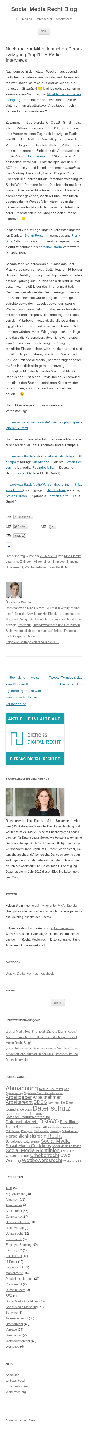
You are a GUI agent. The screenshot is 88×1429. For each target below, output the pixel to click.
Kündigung (27, 1131)
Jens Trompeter (39, 156)
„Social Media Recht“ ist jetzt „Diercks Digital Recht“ (41, 1031)
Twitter (58, 630)
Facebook (70, 630)
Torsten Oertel (25, 473)
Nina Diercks (72, 556)
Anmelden (12, 1375)
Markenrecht (41, 1131)
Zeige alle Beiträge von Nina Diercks (32, 642)
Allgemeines (42, 561)
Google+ (17, 636)
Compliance (15, 1109)
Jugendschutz (15, 1267)
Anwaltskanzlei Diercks (42, 613)
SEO (9, 1295)
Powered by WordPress (21, 1420)
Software (12, 1312)
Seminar (35, 1141)
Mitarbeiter (70, 1131)
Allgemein (12, 1199)
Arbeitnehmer (47, 1097)
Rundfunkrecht (15, 1290)
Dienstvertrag (15, 1228)
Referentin (24, 625)
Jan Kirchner (41, 462)
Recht (54, 1135)
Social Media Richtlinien (33, 1150)
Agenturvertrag (14, 1093)
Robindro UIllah (43, 467)
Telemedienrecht (17, 1318)
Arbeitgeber (19, 1097)
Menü (44, 30)
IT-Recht (11, 1262)
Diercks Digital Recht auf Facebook (30, 973)
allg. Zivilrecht (22, 561)
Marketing (55, 1131)
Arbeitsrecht (19, 1102)
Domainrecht (14, 1233)
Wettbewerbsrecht (37, 567)
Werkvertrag (14, 1335)
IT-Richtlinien (13, 1131)
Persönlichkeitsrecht (26, 1136)
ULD (71, 1151)
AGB (66, 1089)
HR (45, 1127)
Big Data (66, 1102)
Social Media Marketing (22, 1307)
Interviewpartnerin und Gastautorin (56, 625)
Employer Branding (65, 561)
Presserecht (14, 1284)
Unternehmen (17, 1155)
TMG (64, 1151)
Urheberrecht (14, 567)
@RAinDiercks (67, 905)
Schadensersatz (18, 1141)
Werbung (13, 1160)
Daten (28, 1109)
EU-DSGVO (14, 1256)
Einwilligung (70, 1122)
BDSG (40, 1102)
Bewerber (53, 1102)
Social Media (55, 1141)
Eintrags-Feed (15, 1380)
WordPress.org (16, 1392)
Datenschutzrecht (22, 1121)
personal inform (50, 247)
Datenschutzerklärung (24, 1113)
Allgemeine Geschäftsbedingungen (43, 1093)
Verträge (11, 1329)
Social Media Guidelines (28, 1145)
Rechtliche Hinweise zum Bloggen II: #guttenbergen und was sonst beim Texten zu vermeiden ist (23, 691)
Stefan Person (35, 235)
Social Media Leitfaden (66, 1146)
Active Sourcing (51, 1089)
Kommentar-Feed (17, 1386)
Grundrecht (35, 1127)
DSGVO (49, 1121)
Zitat (78, 1161)
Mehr (15, 877)
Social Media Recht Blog (44, 9)
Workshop (69, 1161)
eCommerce (14, 1239)
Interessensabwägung (60, 1127)
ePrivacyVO (14, 1250)
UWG (65, 1155)
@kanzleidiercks (62, 928)
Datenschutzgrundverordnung (28, 1117)
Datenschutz (52, 1108)
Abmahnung (22, 1088)
